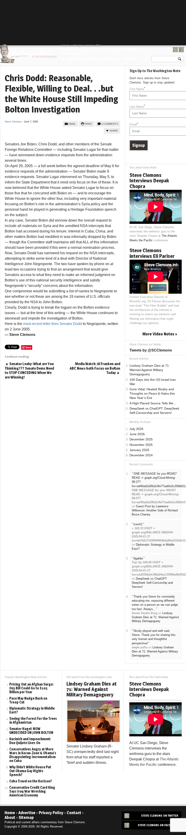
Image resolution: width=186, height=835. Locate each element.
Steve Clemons (13, 121)
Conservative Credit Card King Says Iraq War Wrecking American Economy (32, 791)
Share (114, 130)
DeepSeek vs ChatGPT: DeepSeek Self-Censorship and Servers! (152, 582)
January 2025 (139, 450)
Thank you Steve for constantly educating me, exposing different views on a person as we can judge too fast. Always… (155, 603)
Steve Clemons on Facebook (158, 825)
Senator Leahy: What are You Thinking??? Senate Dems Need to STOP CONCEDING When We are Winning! (29, 370)
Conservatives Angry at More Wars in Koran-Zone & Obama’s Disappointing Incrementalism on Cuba (32, 755)
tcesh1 (138, 524)
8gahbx (138, 558)
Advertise (26, 812)
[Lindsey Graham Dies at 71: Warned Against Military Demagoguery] (93, 721)
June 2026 (137, 434)
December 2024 (141, 455)
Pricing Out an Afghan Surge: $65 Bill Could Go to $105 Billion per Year (31, 688)
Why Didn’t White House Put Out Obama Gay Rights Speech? (30, 771)
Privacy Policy (51, 812)
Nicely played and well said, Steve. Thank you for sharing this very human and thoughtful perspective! (154, 637)
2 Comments (109, 123)
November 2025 (141, 445)
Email (72, 123)
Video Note (75, 59)
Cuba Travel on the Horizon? (30, 781)
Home (62, 59)
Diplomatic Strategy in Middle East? (32, 710)
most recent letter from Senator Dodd (52, 324)
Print (88, 123)
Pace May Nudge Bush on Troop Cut (28, 700)
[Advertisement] (101, 12)
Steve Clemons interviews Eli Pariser (152, 253)
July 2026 (136, 429)
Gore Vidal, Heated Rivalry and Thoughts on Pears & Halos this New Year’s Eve (152, 394)
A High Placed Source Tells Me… (153, 403)
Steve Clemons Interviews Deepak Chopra (149, 180)
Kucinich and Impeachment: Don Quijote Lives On (30, 741)
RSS (117, 59)
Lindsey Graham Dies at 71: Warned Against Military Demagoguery (99, 51)
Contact (129, 59)
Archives (93, 59)
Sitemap (26, 817)
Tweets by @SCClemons (151, 350)
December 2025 (141, 439)
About (107, 59)
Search (180, 60)
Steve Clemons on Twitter (159, 815)
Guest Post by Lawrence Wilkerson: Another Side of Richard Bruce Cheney (155, 510)
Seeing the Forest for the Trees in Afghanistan (33, 721)
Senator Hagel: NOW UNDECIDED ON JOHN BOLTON (31, 731)
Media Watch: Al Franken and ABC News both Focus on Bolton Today (95, 368)
